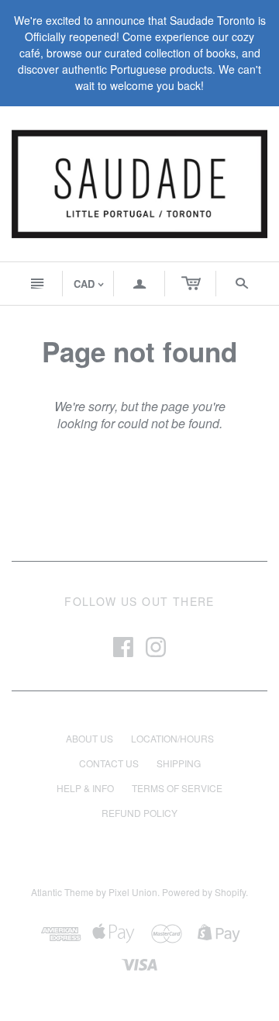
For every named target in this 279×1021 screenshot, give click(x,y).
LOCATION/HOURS (172, 738)
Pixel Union (132, 891)
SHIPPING (179, 763)
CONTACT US (109, 763)
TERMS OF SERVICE (177, 787)
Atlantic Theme (62, 891)
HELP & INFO (85, 787)
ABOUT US (89, 738)
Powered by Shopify (204, 891)
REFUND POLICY (139, 812)
